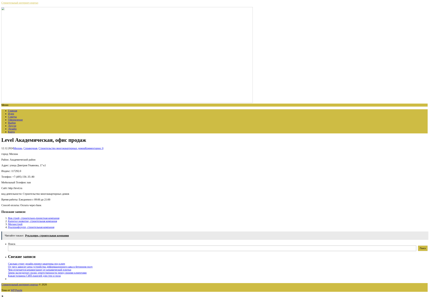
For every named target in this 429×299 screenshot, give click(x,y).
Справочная (30, 148)
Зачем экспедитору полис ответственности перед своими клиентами (47, 272)
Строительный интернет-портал (19, 2)
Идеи (11, 113)
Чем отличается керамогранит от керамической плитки (39, 269)
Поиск (11, 244)
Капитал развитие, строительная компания (32, 221)
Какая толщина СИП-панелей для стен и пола (34, 275)
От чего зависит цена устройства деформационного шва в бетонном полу (50, 266)
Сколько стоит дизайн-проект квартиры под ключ (36, 263)
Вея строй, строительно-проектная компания (33, 218)
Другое (12, 125)
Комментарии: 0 (94, 148)
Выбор (12, 122)
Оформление (15, 119)
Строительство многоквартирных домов (62, 148)
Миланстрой (15, 224)
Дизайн (12, 128)
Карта (11, 131)
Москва (17, 148)
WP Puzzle (16, 290)
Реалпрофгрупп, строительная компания (31, 227)
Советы (12, 116)
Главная (12, 110)
